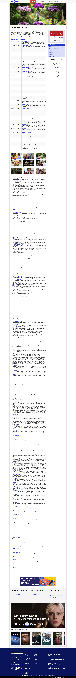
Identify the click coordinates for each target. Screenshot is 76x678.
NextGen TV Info (51, 56)
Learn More (24, 629)
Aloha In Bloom (15, 541)
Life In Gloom (15, 518)
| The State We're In (55, 653)
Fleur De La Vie (15, 370)
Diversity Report (27, 664)
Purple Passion (15, 273)
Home (37, 1)
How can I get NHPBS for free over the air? (56, 601)
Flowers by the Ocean (16, 552)
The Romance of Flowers (16, 184)
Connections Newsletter (16, 594)
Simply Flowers (15, 327)
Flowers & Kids (15, 425)
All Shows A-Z (51, 46)
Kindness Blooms (15, 534)
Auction (35, 653)
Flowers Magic (15, 486)
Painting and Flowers (16, 470)
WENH (27, 675)
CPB (34, 677)
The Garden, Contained (16, 232)
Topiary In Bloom (15, 522)
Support (54, 1)
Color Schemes (15, 439)
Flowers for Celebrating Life (17, 276)
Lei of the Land (15, 478)
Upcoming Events (36, 664)
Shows (46, 1)
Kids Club (35, 659)
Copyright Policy (27, 663)
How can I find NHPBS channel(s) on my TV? (56, 595)
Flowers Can (15, 490)
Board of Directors (27, 655)
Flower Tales (15, 360)
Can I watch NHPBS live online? (54, 591)
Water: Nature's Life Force (17, 285)
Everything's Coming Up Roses (17, 244)
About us (48, 677)
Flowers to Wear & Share (16, 250)
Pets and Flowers (15, 241)
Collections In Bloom (16, 374)
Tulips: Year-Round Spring (16, 193)
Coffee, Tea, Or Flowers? (16, 279)
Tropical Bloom (15, 336)
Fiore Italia (14, 315)
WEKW (32, 675)
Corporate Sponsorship (37, 655)
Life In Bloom (15, 178)
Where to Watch (51, 54)
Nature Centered (15, 288)
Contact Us (50, 50)
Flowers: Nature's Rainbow (17, 247)
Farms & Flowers (15, 567)
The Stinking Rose (15, 414)
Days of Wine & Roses (16, 556)
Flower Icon (14, 466)
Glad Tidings (15, 318)
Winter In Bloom (15, 462)
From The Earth (15, 312)
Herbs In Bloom (15, 352)
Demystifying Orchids (16, 215)
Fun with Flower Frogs (16, 502)
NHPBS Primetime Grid (16, 591)
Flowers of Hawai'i (15, 526)
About (58, 1)
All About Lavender (15, 238)
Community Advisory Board (28, 660)
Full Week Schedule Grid (52, 52)
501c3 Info (26, 654)
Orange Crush (15, 559)
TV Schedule (42, 1)
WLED (30, 675)
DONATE (32, 1)
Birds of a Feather (15, 324)
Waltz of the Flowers (16, 308)
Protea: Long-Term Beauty (17, 181)
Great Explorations (15, 347)
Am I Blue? (14, 365)
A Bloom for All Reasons (16, 379)
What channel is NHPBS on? (28, 673)
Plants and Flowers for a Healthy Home (18, 267)
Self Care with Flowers (16, 457)
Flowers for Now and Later (17, 498)
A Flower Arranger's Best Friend (17, 206)
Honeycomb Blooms (16, 506)
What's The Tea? (15, 435)
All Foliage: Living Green (16, 203)
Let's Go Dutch (15, 409)
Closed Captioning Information (53, 48)
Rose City (14, 430)
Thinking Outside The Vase (17, 235)
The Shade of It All (15, 448)
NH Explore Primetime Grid (17, 593)
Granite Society (36, 658)
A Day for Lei (15, 482)
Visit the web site (17, 39)
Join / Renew (58, 677)
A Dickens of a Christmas (16, 571)
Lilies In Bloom (15, 270)
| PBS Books (55, 667)
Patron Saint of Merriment (17, 321)
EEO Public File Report (37, 675)
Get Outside (14, 563)
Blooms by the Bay (15, 530)
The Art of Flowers (15, 209)
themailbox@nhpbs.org (15, 662)
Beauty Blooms (15, 545)
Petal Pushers (15, 383)
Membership (35, 660)
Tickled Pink (14, 420)
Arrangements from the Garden (17, 216)
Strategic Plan (26, 672)
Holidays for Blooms (16, 400)
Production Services (27, 668)
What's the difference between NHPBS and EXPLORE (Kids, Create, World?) (56, 597)
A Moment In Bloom (16, 356)
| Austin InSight (54, 664)
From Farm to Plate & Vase (17, 219)
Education (50, 1)
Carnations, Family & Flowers (17, 187)
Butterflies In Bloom (16, 405)
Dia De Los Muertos (16, 443)
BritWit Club (35, 654)
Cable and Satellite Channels (57, 67)
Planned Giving (36, 663)
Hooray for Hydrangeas (16, 330)
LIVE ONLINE (51, 78)
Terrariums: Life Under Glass (17, 212)
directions (21, 659)
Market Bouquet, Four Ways (17, 474)
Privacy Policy (62, 677)
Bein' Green (14, 301)
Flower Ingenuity (15, 510)
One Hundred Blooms (16, 537)
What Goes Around (15, 333)
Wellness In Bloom (15, 548)
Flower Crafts (15, 494)
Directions (55, 677)
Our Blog (26, 653)
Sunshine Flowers (15, 291)
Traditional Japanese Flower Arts (17, 229)
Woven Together (15, 415)
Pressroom (26, 667)
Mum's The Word (15, 282)
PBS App (57, 78)
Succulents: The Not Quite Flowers (18, 190)
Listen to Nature (15, 514)
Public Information (27, 669)
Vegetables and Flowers (16, 253)
